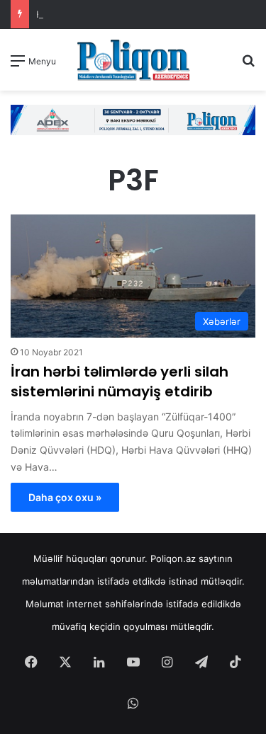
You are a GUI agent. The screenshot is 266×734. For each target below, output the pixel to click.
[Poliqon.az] (133, 60)
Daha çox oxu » (64, 497)
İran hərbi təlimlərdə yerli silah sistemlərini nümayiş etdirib (119, 381)
